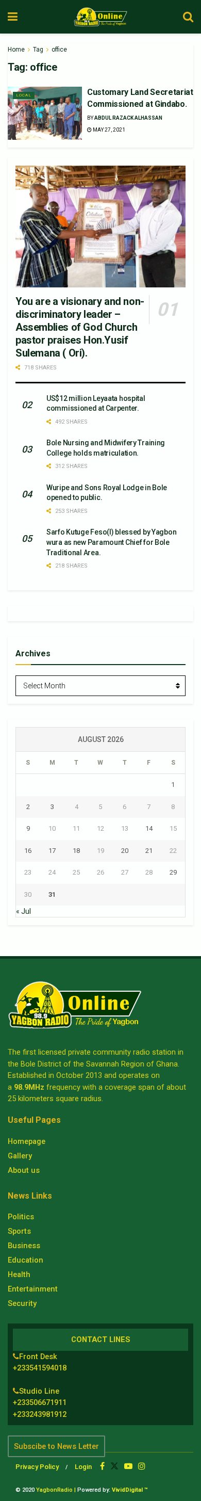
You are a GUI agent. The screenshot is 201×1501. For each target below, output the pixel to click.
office (59, 49)
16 (27, 850)
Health (19, 1274)
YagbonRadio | (56, 1490)
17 (52, 850)
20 (124, 850)
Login (83, 1467)
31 (52, 894)
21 (149, 850)
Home (16, 49)
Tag (38, 49)
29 (173, 872)
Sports (19, 1231)
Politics (21, 1216)
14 (149, 828)
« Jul (23, 911)
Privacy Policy (37, 1467)
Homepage (26, 1141)
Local (23, 95)
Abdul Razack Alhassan (128, 118)
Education (25, 1260)
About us (24, 1170)
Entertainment (33, 1289)
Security (22, 1303)
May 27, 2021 (108, 130)
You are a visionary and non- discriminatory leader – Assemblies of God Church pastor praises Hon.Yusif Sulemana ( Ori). (79, 327)
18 (76, 850)
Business (24, 1245)
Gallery (20, 1155)
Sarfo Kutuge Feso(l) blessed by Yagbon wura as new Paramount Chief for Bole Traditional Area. (111, 542)
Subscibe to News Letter (56, 1446)
